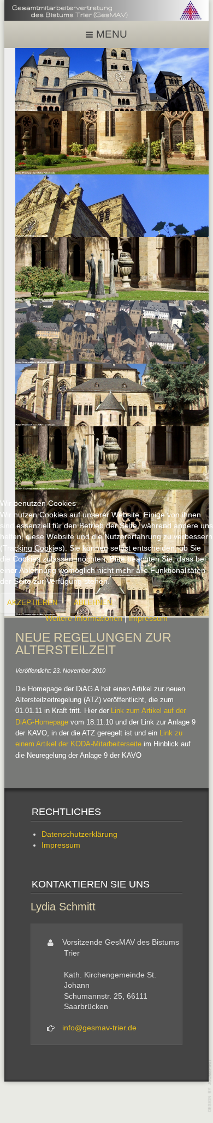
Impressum (148, 618)
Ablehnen (93, 603)
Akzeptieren (32, 603)
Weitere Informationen (83, 618)
